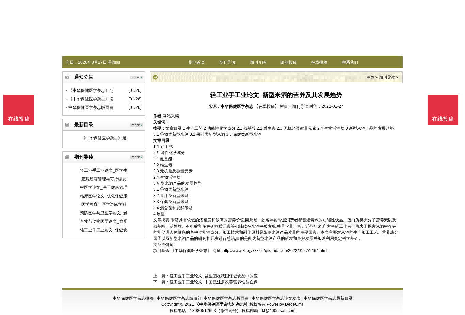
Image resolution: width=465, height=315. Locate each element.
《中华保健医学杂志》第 (103, 138)
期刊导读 (227, 62)
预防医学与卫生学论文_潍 (103, 213)
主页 (370, 77)
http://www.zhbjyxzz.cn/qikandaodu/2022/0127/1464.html (275, 250)
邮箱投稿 (288, 62)
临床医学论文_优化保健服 (103, 196)
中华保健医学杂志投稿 (133, 298)
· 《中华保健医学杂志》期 (89, 90)
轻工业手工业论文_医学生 (103, 170)
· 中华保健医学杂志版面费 (89, 107)
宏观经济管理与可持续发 (103, 179)
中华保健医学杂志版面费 (226, 298)
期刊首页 (197, 62)
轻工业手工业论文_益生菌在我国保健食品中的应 (214, 275)
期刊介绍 (258, 62)
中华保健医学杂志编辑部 (179, 298)
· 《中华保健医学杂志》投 (89, 99)
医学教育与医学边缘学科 (103, 204)
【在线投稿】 (266, 106)
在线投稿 (319, 62)
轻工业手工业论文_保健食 (103, 230)
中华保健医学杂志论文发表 (276, 298)
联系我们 (350, 62)
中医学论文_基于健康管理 (103, 187)
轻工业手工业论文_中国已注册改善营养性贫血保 (214, 282)
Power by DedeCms (285, 304)
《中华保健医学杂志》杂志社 (221, 304)
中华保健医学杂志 (237, 106)
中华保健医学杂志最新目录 (328, 298)
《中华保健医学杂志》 (191, 250)
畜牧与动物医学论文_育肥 (103, 221)
